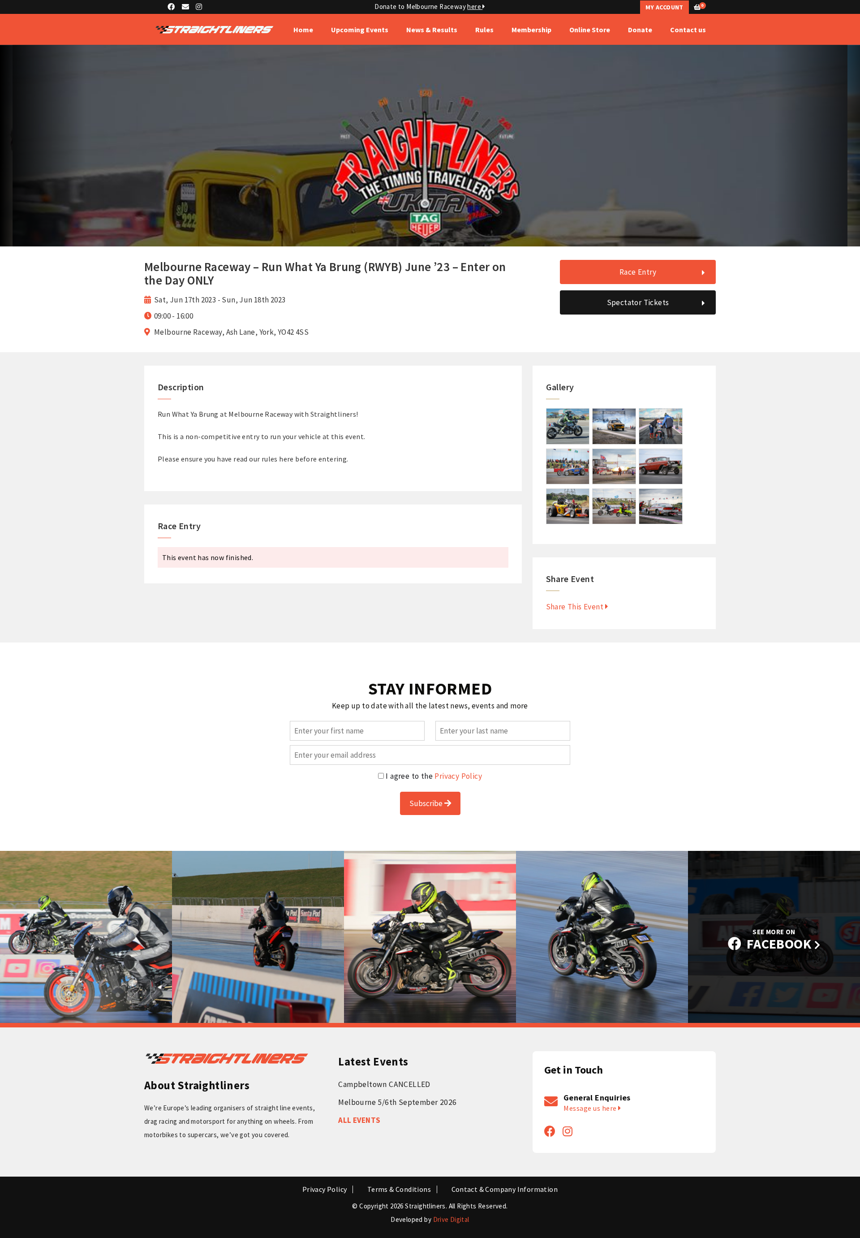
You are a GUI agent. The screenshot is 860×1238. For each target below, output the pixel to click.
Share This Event (576, 607)
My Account (664, 7)
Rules (484, 29)
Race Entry (637, 272)
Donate (640, 29)
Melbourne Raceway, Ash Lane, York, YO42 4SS (231, 332)
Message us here (590, 1108)
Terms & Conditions (399, 1189)
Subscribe (426, 803)
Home (303, 29)
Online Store (589, 29)
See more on (779, 940)
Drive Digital (451, 1219)
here (474, 6)
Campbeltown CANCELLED (384, 1084)
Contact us (688, 29)
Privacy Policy (458, 776)
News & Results (431, 29)
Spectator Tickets (638, 302)
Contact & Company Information (505, 1189)
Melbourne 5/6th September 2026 (397, 1102)
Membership (531, 29)
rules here (278, 458)
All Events (359, 1120)
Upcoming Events (359, 29)
